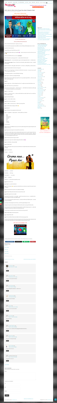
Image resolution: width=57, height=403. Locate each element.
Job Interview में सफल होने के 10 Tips (42, 63)
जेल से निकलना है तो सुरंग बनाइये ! (41, 48)
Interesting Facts (40, 91)
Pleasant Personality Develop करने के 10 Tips (43, 54)
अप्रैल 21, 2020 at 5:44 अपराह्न (13, 316)
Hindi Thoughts (40, 83)
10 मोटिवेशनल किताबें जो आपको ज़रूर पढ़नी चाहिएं (38, 5)
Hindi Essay (39, 78)
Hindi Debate (39, 77)
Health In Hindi (10, 256)
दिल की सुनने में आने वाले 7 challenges (42, 61)
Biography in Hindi (40, 79)
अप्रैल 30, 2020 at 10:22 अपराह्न (13, 306)
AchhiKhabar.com (50, 399)
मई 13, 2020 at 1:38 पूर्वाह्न (12, 286)
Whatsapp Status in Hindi (41, 106)
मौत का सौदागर (6, 251)
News (38, 96)
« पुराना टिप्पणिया (7, 364)
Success (39, 101)
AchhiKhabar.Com (14, 399)
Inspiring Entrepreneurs (41, 90)
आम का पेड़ (6, 245)
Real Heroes (39, 99)
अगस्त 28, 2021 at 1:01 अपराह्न (13, 276)
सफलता (38, 102)
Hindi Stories (39, 86)
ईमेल (5, 387)
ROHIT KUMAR (11, 345)
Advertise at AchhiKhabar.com (28, 398)
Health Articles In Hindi (41, 76)
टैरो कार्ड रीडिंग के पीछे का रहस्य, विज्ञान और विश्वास (43, 33)
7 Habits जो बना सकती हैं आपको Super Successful (44, 50)
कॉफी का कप (6, 249)
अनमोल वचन (39, 84)
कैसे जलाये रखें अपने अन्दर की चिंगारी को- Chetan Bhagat (44, 64)
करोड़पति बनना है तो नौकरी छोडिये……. (42, 52)
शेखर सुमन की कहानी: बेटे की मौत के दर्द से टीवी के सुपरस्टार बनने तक (45, 36)
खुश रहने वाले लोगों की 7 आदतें (41, 47)
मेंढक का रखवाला (7, 247)
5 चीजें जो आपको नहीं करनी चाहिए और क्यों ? (42, 45)
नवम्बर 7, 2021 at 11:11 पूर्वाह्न (13, 266)
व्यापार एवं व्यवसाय (39, 74)
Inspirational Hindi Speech (41, 89)
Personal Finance (40, 98)
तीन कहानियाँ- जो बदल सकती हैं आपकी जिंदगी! (42, 44)
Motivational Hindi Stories (41, 87)
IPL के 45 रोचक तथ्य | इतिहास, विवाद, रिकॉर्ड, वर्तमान (43, 39)
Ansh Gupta (10, 315)
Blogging (39, 70)
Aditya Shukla (11, 335)
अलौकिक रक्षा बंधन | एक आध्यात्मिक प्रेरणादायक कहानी (43, 28)
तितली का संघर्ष (6, 253)
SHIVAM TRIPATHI (12, 325)
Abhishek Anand (11, 295)
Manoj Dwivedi (11, 285)
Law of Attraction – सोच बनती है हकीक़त (42, 58)
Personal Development (41, 97)
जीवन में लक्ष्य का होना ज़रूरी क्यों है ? (41, 59)
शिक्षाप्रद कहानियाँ (39, 88)
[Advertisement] (45, 17)
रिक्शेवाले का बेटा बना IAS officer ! (41, 57)
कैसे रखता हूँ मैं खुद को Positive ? (41, 62)
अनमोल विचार (39, 85)
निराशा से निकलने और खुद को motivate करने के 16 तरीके (44, 49)
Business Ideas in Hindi (41, 72)
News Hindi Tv (11, 275)
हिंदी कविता (39, 107)
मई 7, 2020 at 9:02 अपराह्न (12, 296)
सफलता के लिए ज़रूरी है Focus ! (41, 56)
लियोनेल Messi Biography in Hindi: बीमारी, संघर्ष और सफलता (45, 34)
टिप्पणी (6, 371)
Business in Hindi (40, 73)
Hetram (10, 305)
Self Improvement (40, 100)
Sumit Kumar (11, 265)
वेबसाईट (6, 391)
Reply (7, 270)
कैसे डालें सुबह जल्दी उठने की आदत (41, 53)
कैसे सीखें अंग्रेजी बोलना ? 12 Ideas (41, 51)
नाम (5, 383)
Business (39, 71)
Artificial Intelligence (40, 69)
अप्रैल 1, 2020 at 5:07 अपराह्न (13, 356)
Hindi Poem (39, 108)
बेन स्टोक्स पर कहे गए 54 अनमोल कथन (42, 35)
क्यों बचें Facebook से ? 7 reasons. (42, 55)
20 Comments (18, 11)
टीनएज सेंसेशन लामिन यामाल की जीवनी (42, 37)
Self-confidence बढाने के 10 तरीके (42, 46)
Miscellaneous (39, 95)
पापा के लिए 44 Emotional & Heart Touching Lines (44, 38)
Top (55, 399)
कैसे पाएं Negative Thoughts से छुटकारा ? (42, 60)
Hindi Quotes (39, 82)
